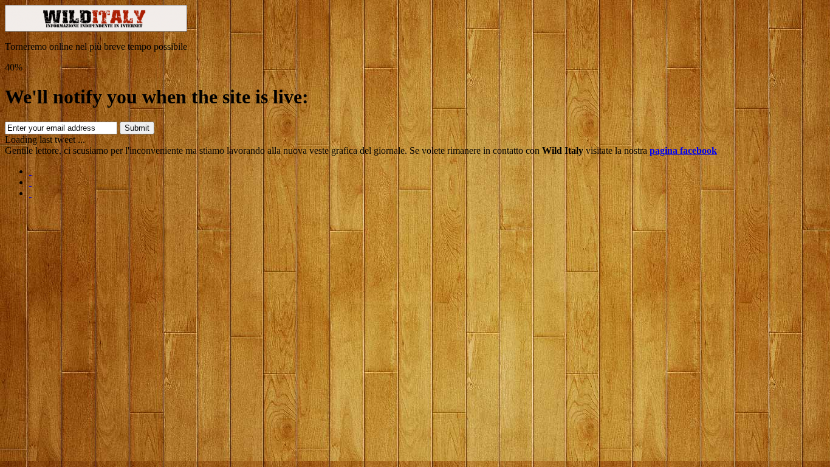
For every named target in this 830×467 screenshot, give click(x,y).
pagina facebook (683, 150)
